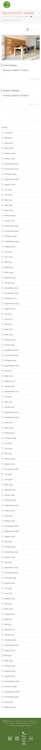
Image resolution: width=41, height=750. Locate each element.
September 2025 (11, 179)
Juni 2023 (8, 319)
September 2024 (11, 241)
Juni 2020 (8, 422)
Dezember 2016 (11, 526)
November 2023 (11, 293)
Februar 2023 (9, 340)
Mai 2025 (8, 200)
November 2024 (11, 231)
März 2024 (8, 272)
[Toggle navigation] (35, 5)
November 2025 (11, 169)
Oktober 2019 (10, 438)
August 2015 (9, 557)
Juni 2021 (8, 397)
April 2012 (8, 619)
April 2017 (8, 516)
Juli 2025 (8, 189)
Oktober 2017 (10, 500)
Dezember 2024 (11, 226)
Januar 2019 (9, 464)
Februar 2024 (9, 277)
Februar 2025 (9, 215)
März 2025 (8, 210)
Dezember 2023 (11, 288)
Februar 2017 (9, 521)
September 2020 (11, 417)
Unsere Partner (11, 90)
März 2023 (8, 334)
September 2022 (11, 365)
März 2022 (8, 376)
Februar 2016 (9, 547)
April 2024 (8, 267)
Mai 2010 (8, 655)
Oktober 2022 (10, 360)
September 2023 (11, 303)
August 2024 (9, 246)
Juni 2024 (8, 257)
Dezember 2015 (11, 552)
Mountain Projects (25, 726)
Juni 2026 (8, 133)
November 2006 (11, 697)
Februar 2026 (10, 153)
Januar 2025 (9, 221)
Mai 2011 (7, 624)
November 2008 (11, 681)
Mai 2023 (8, 324)
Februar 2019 (9, 459)
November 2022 (11, 355)
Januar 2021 (9, 407)
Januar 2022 (9, 386)
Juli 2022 (8, 371)
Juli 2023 (8, 314)
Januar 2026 (9, 158)
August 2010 (9, 650)
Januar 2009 (9, 676)
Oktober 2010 (10, 640)
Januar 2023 (9, 345)
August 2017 (9, 510)
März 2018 (8, 485)
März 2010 (8, 661)
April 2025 (8, 205)
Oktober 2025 (10, 174)
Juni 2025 (8, 195)
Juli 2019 (8, 443)
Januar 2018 (9, 495)
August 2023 (9, 309)
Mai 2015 (8, 562)
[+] (20, 47)
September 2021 (11, 391)
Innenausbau (10, 65)
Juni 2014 (8, 593)
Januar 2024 (9, 283)
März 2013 (8, 609)
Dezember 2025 (11, 164)
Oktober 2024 (10, 236)
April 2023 (8, 329)
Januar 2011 (9, 635)
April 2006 (8, 702)
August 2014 (9, 583)
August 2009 (9, 671)
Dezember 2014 (11, 567)
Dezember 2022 (11, 350)
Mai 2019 (8, 453)
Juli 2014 (8, 588)
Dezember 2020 (11, 412)
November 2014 (11, 573)
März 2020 (8, 428)
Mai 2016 (8, 541)
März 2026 (8, 148)
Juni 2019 (8, 448)
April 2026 (8, 143)
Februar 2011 (9, 629)
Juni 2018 (8, 479)
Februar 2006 (10, 707)
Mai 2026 (8, 138)
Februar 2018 (9, 490)
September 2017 (11, 505)
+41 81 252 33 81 (21, 723)
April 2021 (8, 402)
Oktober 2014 (10, 578)
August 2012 (9, 614)
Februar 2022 (9, 381)
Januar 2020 (9, 433)
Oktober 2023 (10, 298)
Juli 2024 (8, 252)
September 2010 (11, 645)
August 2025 (9, 184)
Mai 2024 (8, 262)
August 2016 (9, 536)
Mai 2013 (8, 604)
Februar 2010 (9, 666)
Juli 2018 (8, 474)
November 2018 (11, 469)
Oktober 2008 (10, 686)
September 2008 (11, 692)
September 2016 (11, 531)
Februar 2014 (9, 598)
